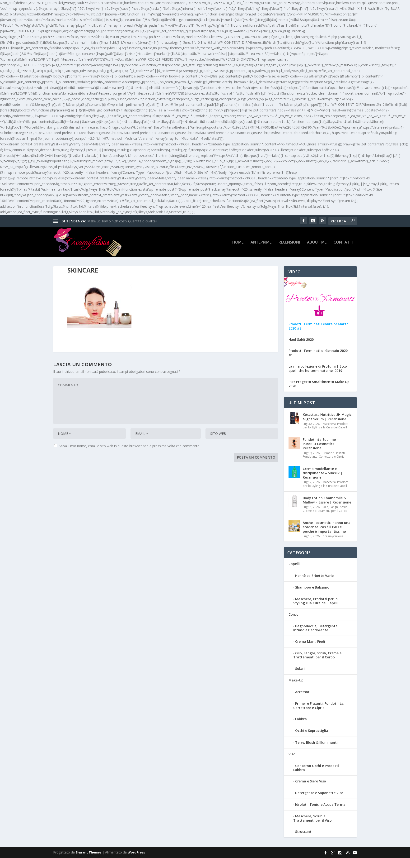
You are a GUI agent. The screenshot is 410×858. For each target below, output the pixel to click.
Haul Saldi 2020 (301, 339)
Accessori (302, 692)
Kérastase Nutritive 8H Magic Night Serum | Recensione (327, 416)
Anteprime (261, 242)
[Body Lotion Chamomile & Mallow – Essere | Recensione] (294, 501)
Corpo (293, 614)
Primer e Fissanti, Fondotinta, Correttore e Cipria (324, 455)
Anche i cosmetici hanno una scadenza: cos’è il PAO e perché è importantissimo (326, 526)
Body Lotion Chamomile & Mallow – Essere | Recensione (327, 500)
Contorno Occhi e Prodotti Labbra (316, 767)
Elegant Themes (88, 852)
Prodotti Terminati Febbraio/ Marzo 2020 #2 (319, 326)
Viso (292, 754)
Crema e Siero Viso (310, 781)
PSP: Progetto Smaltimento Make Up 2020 (319, 384)
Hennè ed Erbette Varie (314, 575)
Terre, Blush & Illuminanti (316, 742)
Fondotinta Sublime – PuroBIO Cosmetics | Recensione (321, 443)
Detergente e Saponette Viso (319, 793)
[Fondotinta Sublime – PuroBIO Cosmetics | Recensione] (294, 443)
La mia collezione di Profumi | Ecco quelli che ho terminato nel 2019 (318, 368)
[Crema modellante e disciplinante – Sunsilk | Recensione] (294, 472)
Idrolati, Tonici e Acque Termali (321, 804)
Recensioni (289, 242)
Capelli (294, 563)
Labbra (301, 719)
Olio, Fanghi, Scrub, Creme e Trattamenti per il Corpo (325, 509)
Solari (300, 668)
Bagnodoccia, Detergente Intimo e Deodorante (315, 628)
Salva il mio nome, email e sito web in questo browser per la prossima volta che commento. (129, 446)
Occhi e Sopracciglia (311, 730)
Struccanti (303, 831)
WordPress (136, 852)
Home (237, 242)
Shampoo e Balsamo (312, 587)
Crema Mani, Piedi (310, 641)
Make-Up (296, 680)
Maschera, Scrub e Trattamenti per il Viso (312, 818)
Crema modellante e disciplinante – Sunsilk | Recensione (322, 472)
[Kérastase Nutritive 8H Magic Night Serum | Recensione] (294, 418)
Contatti (343, 242)
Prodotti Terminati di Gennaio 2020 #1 (318, 353)
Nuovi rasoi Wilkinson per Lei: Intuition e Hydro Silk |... (128, 221)
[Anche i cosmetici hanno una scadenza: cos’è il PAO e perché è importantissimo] (294, 526)
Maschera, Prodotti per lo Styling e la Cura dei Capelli (325, 426)
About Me (316, 242)
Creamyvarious (333, 536)
